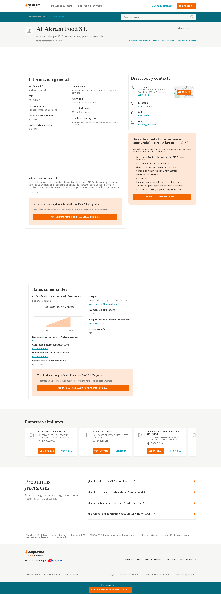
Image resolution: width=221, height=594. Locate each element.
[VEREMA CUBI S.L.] (86, 435)
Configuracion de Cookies (157, 574)
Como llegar (143, 95)
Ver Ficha (66, 451)
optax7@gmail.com (147, 124)
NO (33, 341)
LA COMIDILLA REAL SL (52, 432)
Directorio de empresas (90, 6)
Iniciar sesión (186, 6)
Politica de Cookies (129, 574)
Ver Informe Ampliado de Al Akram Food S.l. (75, 217)
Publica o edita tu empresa (181, 559)
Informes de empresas (61, 6)
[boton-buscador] (192, 17)
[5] (49, 41)
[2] (40, 41)
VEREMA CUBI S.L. (103, 432)
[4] (46, 41)
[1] (37, 41)
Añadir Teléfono (145, 106)
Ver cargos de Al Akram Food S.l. (105, 304)
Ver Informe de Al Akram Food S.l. (110, 589)
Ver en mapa (184, 92)
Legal (111, 574)
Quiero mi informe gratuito (162, 196)
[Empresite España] (34, 6)
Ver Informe (47, 451)
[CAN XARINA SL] (195, 435)
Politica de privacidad (186, 574)
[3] (43, 41)
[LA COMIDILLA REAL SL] (31, 435)
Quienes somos (132, 559)
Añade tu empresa (162, 6)
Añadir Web (143, 115)
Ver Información (40, 348)
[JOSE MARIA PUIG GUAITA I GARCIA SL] (140, 435)
